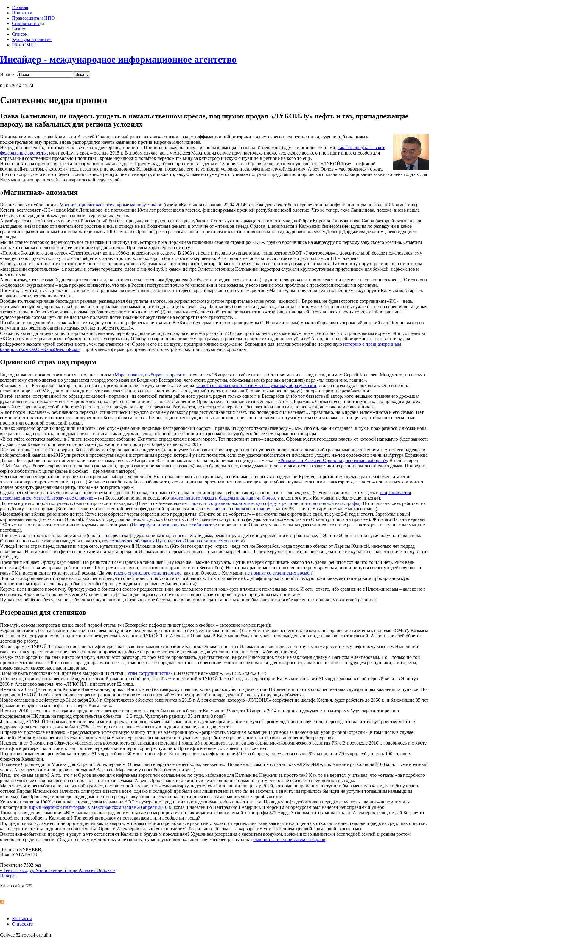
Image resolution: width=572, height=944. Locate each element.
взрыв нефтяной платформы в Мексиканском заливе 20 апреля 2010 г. (100, 807)
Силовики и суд (28, 23)
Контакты (22, 918)
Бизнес (19, 28)
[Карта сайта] (28, 885)
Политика (22, 12)
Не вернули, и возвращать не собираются (174, 524)
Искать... (9, 74)
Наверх (7, 875)
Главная (20, 7)
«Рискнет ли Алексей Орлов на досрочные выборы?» (332, 460)
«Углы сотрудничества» (149, 673)
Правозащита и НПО (33, 18)
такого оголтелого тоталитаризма (147, 572)
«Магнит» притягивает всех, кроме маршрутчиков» (109, 204)
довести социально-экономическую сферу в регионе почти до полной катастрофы (275, 503)
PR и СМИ (23, 44)
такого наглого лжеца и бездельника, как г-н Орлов (222, 497)
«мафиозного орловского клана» (237, 508)
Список (19, 34)
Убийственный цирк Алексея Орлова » (75, 870)
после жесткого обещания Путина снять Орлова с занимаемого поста (172, 540)
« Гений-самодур (17, 870)
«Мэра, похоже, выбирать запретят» (148, 374)
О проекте (22, 923)
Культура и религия (32, 39)
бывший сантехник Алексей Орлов (289, 839)
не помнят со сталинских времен (278, 572)
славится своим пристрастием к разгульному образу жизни (256, 385)
